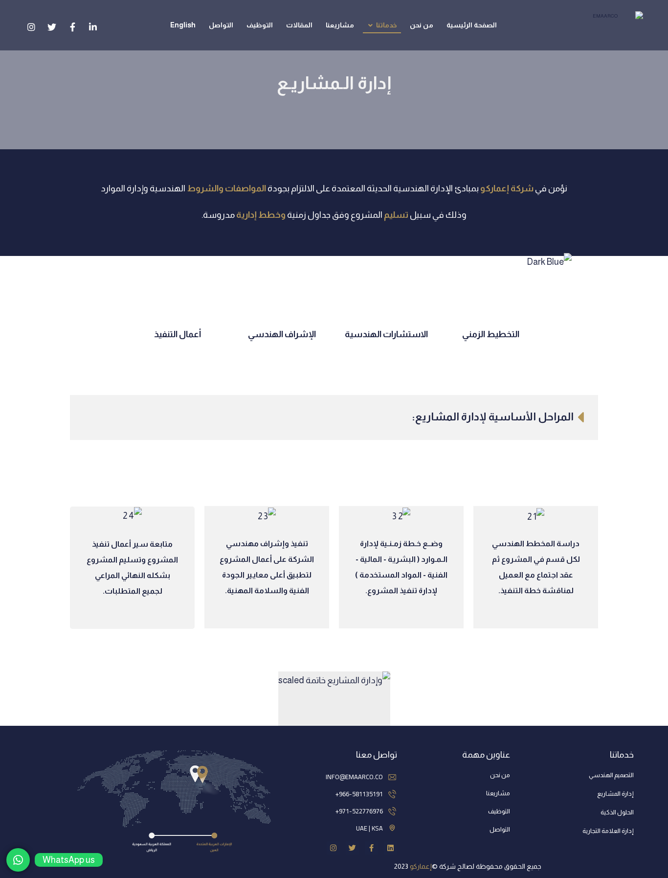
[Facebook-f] (371, 848)
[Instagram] (333, 848)
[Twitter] (352, 848)
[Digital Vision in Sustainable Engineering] (609, 21)
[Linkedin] (390, 848)
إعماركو (421, 866)
